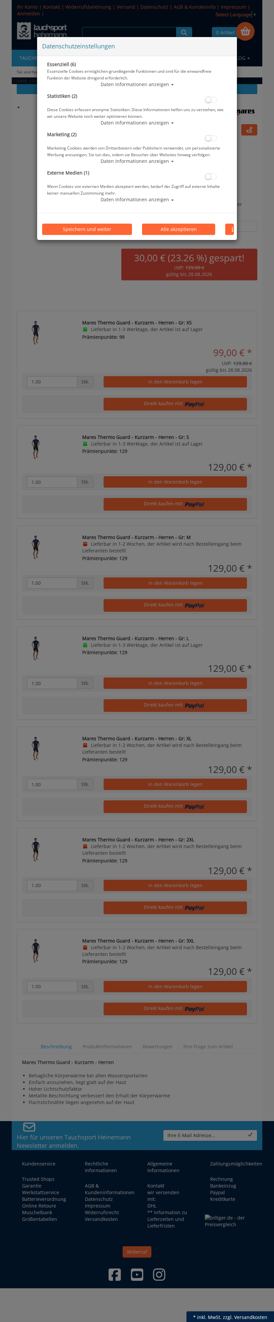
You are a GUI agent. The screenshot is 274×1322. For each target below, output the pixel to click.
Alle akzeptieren (179, 229)
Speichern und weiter (87, 229)
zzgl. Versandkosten (245, 1317)
